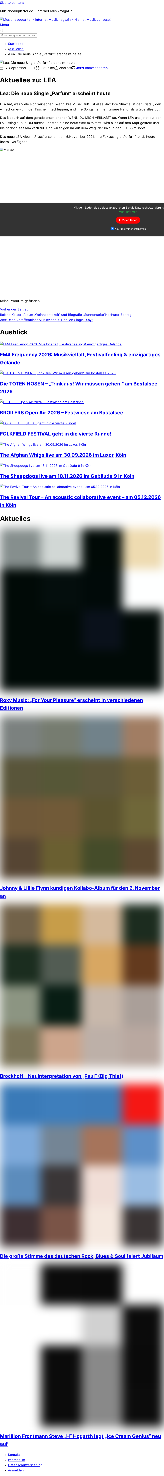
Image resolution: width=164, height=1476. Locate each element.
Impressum (16, 1460)
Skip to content (12, 3)
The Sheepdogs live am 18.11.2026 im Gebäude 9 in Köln (67, 476)
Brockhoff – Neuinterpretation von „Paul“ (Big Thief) (61, 1076)
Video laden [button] (129, 220)
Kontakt (14, 1455)
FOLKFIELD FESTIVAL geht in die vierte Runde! (55, 434)
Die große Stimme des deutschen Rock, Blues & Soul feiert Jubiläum (81, 1256)
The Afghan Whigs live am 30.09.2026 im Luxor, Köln (63, 455)
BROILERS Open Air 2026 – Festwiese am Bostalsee (61, 413)
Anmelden (16, 1470)
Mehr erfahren (128, 211)
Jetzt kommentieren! (92, 68)
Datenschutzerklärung (25, 1465)
